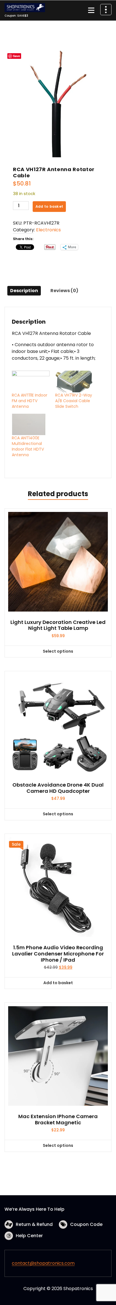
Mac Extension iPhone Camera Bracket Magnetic (58, 1119)
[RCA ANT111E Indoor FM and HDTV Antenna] (31, 381)
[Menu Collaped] (91, 10)
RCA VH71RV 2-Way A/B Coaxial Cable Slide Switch (73, 400)
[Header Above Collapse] (105, 9)
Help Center (29, 1235)
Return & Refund (34, 1224)
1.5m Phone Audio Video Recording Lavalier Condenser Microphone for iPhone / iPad (58, 953)
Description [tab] (24, 290)
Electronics (48, 230)
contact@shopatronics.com (43, 1263)
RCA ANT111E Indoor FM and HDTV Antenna (29, 400)
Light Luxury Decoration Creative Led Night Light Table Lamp (58, 625)
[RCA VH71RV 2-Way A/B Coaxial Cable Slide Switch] (74, 381)
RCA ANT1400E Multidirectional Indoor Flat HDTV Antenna (28, 446)
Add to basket (49, 206)
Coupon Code (86, 1224)
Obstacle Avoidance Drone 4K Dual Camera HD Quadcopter (58, 788)
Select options (58, 651)
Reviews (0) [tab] (64, 290)
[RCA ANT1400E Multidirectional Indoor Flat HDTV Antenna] (31, 424)
